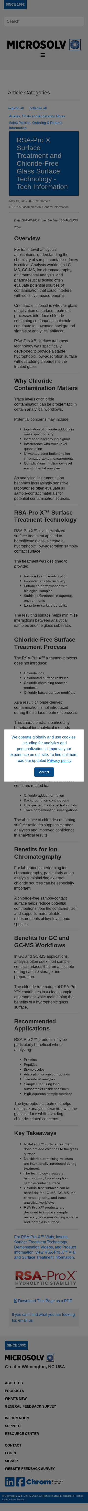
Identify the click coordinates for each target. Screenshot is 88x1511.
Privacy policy (59, 760)
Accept (44, 772)
